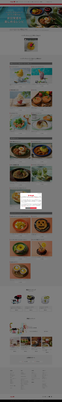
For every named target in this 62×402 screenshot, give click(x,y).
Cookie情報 (35, 197)
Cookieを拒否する (39, 193)
